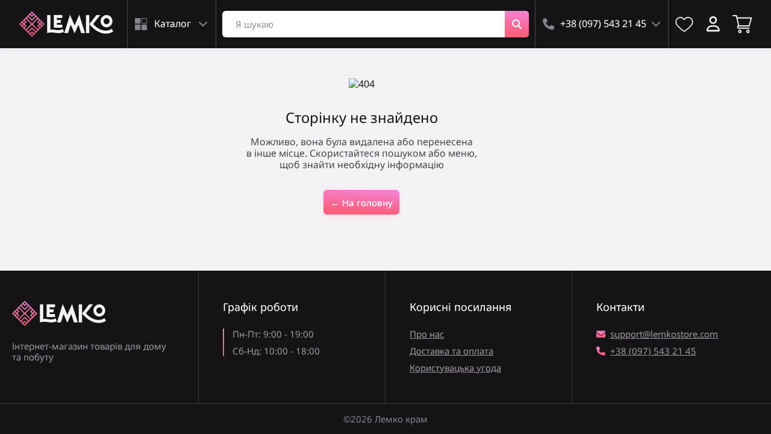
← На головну (362, 203)
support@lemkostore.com (664, 334)
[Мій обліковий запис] (713, 24)
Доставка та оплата (451, 351)
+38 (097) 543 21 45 (653, 350)
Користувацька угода (455, 368)
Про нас (427, 334)
